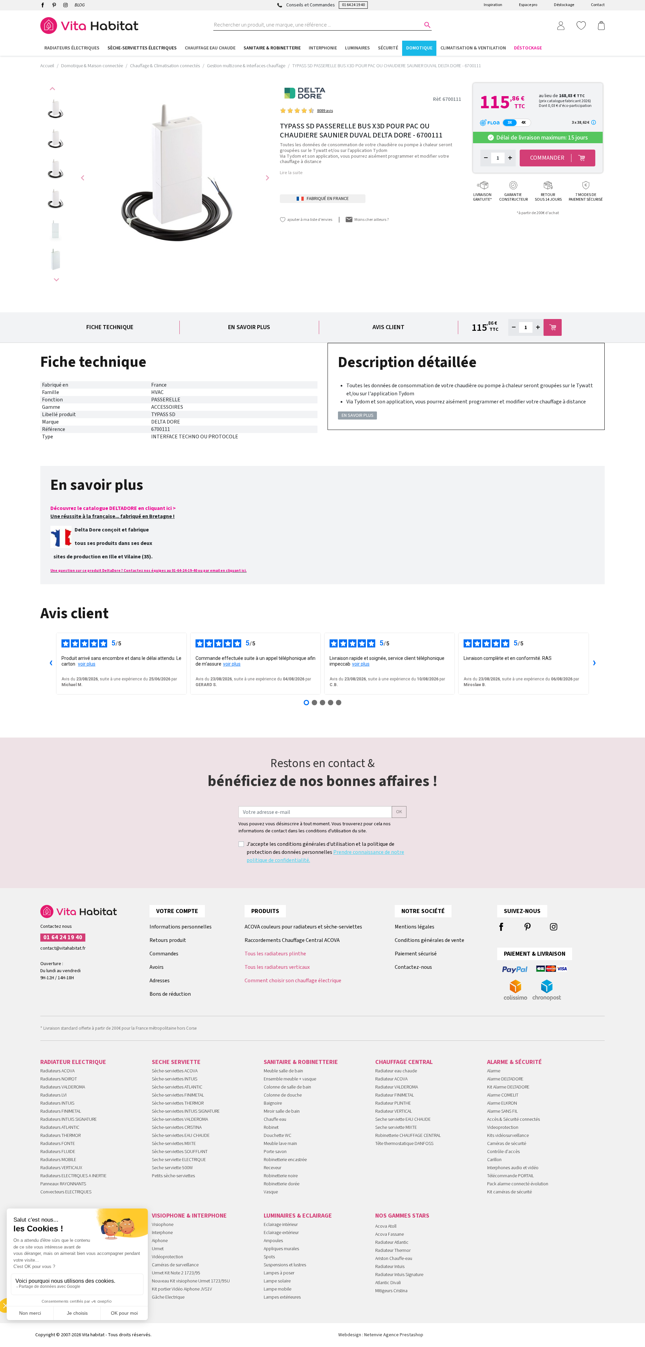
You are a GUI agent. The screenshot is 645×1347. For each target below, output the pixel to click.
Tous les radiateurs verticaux (277, 967)
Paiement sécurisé (416, 953)
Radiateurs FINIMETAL (60, 1111)
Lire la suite (291, 172)
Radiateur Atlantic (391, 1242)
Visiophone (162, 1224)
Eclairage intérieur (281, 1224)
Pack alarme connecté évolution (517, 1184)
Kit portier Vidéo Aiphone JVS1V (182, 1289)
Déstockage (564, 5)
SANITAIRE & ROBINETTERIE (301, 1062)
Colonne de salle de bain (287, 1087)
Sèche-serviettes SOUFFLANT (180, 1151)
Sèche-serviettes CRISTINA (177, 1127)
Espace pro (528, 5)
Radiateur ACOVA (391, 1079)
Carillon (494, 1159)
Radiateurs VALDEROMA (62, 1087)
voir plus (86, 664)
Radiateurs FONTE (57, 1143)
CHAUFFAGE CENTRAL (404, 1062)
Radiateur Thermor (393, 1250)
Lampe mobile (277, 1289)
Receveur (272, 1167)
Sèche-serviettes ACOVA (175, 1071)
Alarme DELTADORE (505, 1079)
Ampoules (273, 1240)
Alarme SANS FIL (502, 1111)
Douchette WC (277, 1135)
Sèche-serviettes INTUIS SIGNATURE (186, 1111)
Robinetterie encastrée (285, 1159)
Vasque (271, 1192)
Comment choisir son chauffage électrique (293, 980)
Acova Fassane (389, 1234)
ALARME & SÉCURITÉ (514, 1062)
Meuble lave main (280, 1143)
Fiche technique (109, 327)
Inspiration (493, 5)
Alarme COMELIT (502, 1095)
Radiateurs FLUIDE (57, 1151)
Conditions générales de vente (429, 940)
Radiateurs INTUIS (57, 1103)
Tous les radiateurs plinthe (275, 953)
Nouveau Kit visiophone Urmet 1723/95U (191, 1281)
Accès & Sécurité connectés (513, 1119)
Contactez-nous (413, 967)
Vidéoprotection (167, 1257)
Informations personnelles (180, 926)
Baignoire (273, 1103)
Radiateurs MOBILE (58, 1159)
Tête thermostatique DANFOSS (404, 1143)
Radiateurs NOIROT (58, 1079)
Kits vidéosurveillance (508, 1135)
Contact (598, 5)
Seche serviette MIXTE (396, 1127)
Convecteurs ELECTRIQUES (65, 1192)
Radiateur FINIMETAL (394, 1095)
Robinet (271, 1127)
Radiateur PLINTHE (393, 1103)
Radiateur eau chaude (396, 1071)
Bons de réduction (170, 994)
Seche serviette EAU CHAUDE (403, 1119)
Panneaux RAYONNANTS (63, 1184)
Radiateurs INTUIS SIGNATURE (68, 1119)
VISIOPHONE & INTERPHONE (189, 1216)
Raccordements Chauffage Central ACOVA (292, 940)
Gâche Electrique (168, 1297)
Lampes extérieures (282, 1297)
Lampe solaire (277, 1281)
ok (399, 811)
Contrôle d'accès (503, 1151)
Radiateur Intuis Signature (399, 1274)
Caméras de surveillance (175, 1265)
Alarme (493, 1071)
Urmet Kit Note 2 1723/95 (176, 1273)
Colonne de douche (283, 1095)
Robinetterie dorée (281, 1184)
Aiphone (160, 1240)
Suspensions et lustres (285, 1265)
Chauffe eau (275, 1119)
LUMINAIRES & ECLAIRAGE (298, 1216)
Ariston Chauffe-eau (393, 1258)
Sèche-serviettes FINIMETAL (178, 1095)
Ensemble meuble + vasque (290, 1079)
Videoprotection (502, 1127)
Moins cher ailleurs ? (371, 220)
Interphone (162, 1232)
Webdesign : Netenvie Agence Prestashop (380, 1335)
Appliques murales (281, 1248)
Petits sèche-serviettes (173, 1176)
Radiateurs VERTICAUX (61, 1167)
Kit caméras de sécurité (509, 1192)
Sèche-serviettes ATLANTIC (177, 1087)
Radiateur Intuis (389, 1266)
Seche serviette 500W (172, 1167)
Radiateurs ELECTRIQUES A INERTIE (73, 1176)
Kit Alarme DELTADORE (508, 1087)
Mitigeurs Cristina (391, 1290)
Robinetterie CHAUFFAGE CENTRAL (408, 1135)
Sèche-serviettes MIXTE (174, 1143)
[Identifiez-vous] (560, 25)
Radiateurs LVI (53, 1095)
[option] (55, 109)
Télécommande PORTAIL (510, 1176)
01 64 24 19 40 (353, 5)
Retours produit (167, 940)
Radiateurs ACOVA (57, 1071)
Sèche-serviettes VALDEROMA (180, 1119)
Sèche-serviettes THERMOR (178, 1103)
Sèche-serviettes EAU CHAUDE (181, 1135)
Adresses (159, 980)
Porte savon (275, 1151)
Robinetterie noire (281, 1176)
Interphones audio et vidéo (513, 1167)
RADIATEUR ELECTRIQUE (73, 1062)
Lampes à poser (279, 1273)
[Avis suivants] (594, 663)
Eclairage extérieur (281, 1232)
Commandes (163, 953)
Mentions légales (414, 926)
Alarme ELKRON (502, 1103)
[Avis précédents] (50, 663)
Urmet (158, 1248)
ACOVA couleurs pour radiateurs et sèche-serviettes (303, 926)
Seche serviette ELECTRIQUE (179, 1159)
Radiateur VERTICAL (393, 1111)
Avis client (388, 327)
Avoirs (156, 967)
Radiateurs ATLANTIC (59, 1127)
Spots (269, 1257)
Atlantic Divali (388, 1282)
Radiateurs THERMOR (60, 1135)
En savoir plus (249, 327)
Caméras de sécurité (506, 1143)
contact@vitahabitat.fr (63, 948)
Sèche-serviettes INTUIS (174, 1079)
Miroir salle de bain (282, 1111)
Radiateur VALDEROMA (396, 1087)
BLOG (80, 5)
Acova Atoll (385, 1226)
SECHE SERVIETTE (176, 1062)
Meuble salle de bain (283, 1071)
